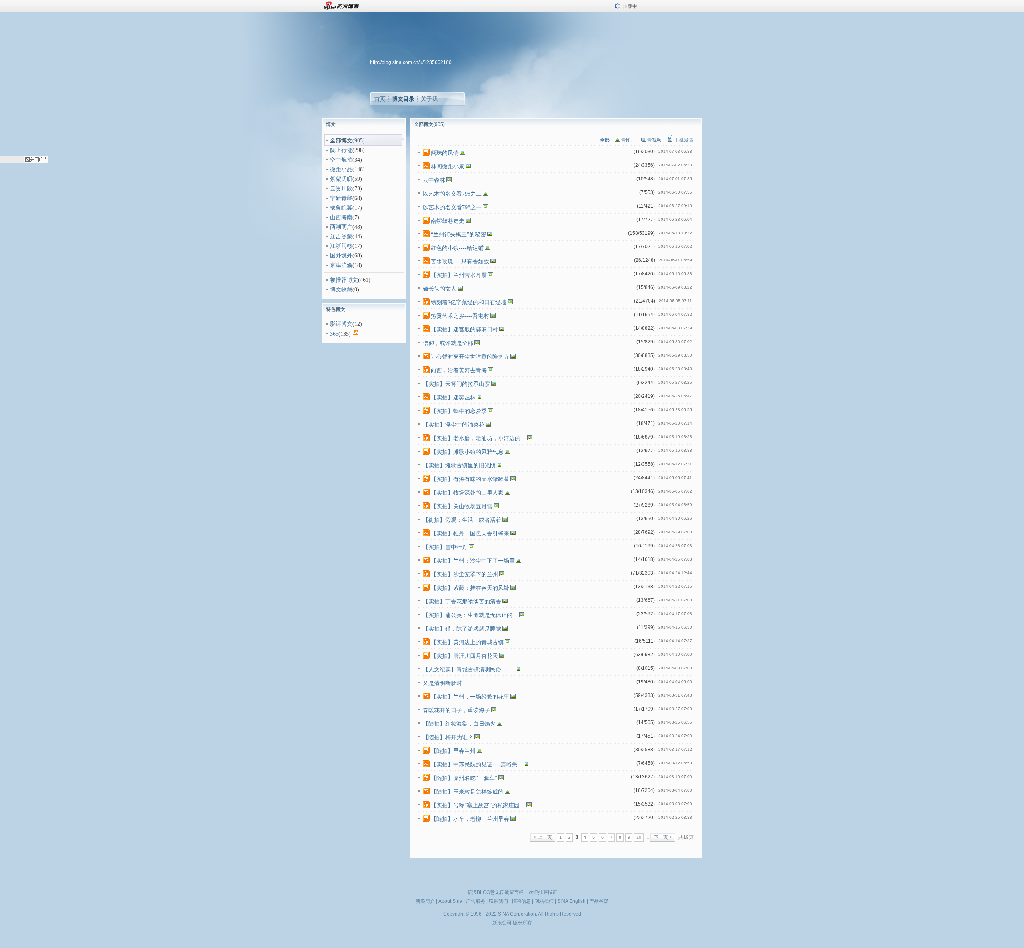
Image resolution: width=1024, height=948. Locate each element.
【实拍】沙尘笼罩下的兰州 (464, 574)
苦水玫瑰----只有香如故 (460, 262)
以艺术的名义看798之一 (452, 207)
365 (334, 334)
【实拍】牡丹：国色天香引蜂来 (470, 534)
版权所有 (522, 923)
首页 (380, 99)
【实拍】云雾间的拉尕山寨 (456, 384)
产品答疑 (598, 901)
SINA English (571, 901)
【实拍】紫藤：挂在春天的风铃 (470, 588)
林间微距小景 (447, 167)
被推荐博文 (344, 280)
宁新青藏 (341, 198)
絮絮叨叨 (341, 179)
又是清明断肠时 (442, 683)
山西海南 (341, 217)
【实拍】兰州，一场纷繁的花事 (470, 697)
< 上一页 (543, 837)
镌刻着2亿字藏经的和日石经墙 (468, 302)
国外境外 (341, 256)
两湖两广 (341, 227)
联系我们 (498, 901)
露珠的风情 (445, 153)
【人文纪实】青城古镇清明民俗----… (469, 670)
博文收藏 (341, 290)
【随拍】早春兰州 (453, 751)
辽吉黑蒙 (341, 236)
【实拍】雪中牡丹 (445, 547)
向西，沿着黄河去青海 (459, 370)
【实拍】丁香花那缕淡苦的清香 (462, 602)
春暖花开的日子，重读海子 (456, 710)
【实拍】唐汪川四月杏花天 (464, 656)
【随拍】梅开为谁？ (448, 737)
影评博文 (341, 324)
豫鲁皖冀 (341, 208)
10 (638, 837)
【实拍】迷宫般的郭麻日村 (464, 330)
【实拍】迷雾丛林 (453, 398)
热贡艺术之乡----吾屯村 (460, 316)
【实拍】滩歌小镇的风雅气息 (467, 452)
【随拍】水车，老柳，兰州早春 (470, 819)
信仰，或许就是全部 (448, 343)
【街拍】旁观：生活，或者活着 (462, 520)
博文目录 (403, 99)
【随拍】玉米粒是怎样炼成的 (467, 792)
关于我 (429, 99)
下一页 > (663, 837)
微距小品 (341, 169)
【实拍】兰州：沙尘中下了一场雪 (473, 561)
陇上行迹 (341, 150)
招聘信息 (521, 901)
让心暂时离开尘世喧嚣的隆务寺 (470, 357)
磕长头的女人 (439, 289)
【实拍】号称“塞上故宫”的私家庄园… (478, 805)
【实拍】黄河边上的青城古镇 (467, 642)
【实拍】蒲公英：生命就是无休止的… (470, 615)
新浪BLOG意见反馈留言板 (495, 892)
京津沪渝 (341, 265)
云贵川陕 (341, 189)
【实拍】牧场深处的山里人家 (467, 493)
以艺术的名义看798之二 (452, 194)
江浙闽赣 (341, 246)
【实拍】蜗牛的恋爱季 (459, 411)
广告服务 (475, 901)
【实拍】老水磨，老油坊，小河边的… (478, 438)
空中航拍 (341, 160)
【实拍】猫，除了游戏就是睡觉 (462, 629)
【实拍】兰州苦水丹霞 (459, 275)
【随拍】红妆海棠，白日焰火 (459, 724)
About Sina (450, 901)
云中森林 (434, 180)
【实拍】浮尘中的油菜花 (453, 425)
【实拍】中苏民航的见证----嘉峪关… (477, 765)
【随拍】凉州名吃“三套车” (464, 778)
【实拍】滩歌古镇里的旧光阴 (459, 466)
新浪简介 (425, 901)
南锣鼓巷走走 (447, 221)
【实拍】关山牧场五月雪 (461, 506)
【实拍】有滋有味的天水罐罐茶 (470, 479)
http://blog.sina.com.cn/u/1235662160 (411, 62)
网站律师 (544, 901)
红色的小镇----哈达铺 (457, 248)
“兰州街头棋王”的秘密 (458, 234)
